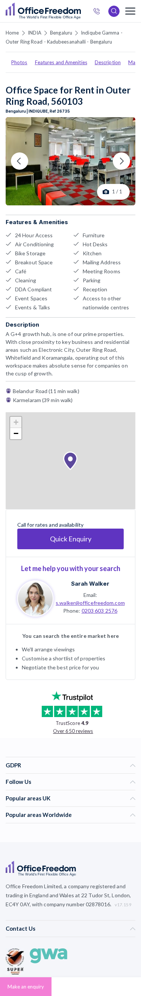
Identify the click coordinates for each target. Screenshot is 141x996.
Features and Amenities (61, 62)
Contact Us (20, 928)
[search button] (80, 11)
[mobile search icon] (114, 11)
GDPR (13, 765)
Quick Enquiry (70, 539)
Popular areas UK (28, 798)
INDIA (35, 33)
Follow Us (18, 781)
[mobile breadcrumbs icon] (130, 11)
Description (108, 62)
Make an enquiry (26, 987)
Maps (134, 62)
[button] (70, 461)
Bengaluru (61, 33)
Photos (19, 62)
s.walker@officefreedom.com (90, 603)
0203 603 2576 (99, 610)
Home (12, 33)
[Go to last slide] (19, 161)
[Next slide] (121, 161)
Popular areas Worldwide (39, 814)
